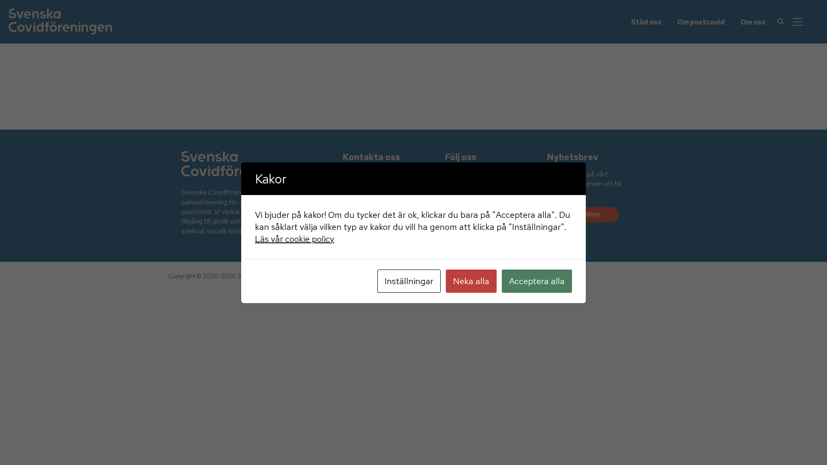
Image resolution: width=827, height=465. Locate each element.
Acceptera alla (537, 281)
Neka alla (471, 281)
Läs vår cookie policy (294, 239)
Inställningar (409, 281)
